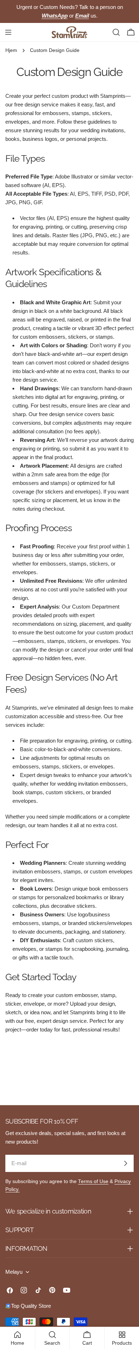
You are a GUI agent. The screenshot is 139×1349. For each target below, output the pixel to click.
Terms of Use (93, 1181)
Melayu (13, 1272)
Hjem (11, 50)
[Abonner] (125, 1163)
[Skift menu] (8, 32)
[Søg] (116, 32)
